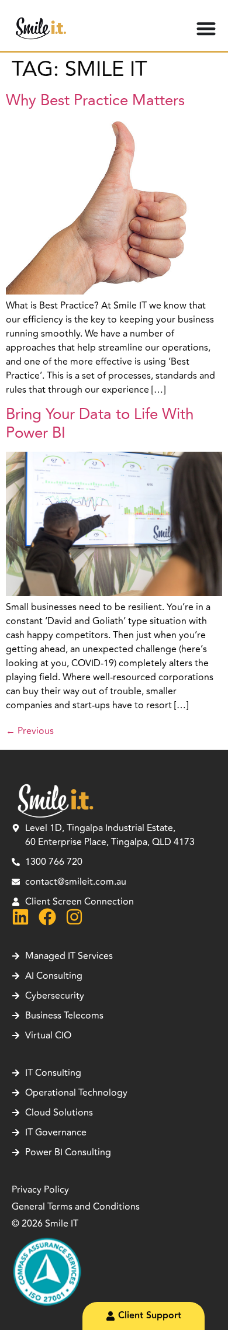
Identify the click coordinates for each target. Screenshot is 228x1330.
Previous (30, 731)
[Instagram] (74, 917)
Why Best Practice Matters (95, 100)
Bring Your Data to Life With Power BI (100, 424)
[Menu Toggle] (206, 28)
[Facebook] (47, 917)
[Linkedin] (20, 917)
